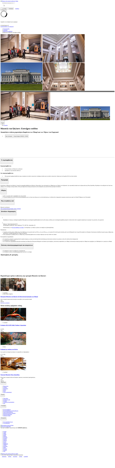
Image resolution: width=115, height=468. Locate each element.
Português (5, 446)
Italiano (4, 442)
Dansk (4, 435)
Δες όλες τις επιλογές (5, 302)
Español (5, 438)
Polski (4, 447)
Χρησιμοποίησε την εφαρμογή (7, 26)
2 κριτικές (5, 125)
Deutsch (5, 436)
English (4, 431)
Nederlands (5, 443)
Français (5, 440)
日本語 (4, 445)
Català (4, 432)
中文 (4, 451)
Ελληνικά (5, 437)
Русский (5, 448)
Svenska (5, 450)
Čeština (4, 434)
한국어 (4, 441)
